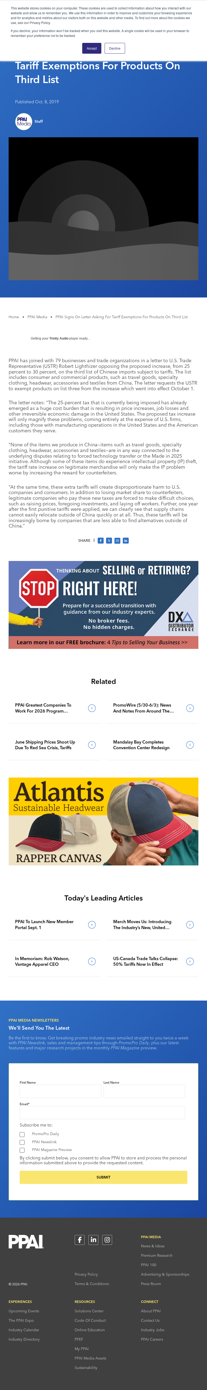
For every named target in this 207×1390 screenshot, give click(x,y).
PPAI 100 (148, 1264)
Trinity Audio (58, 338)
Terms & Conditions (92, 1283)
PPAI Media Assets (90, 1358)
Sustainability (86, 1367)
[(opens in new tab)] (103, 647)
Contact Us (150, 1320)
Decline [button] (114, 48)
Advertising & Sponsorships (165, 1274)
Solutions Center (89, 1311)
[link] (54, 708)
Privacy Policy (86, 1274)
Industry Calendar (24, 1329)
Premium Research (156, 1255)
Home (14, 317)
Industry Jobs (152, 1329)
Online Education (90, 1329)
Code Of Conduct (90, 1320)
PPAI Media (37, 316)
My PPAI (82, 1348)
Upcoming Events (24, 1311)
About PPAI (151, 1311)
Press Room (151, 1283)
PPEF (79, 1339)
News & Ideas (152, 1246)
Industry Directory (24, 1339)
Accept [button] (92, 48)
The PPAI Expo (21, 1320)
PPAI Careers (152, 1339)
